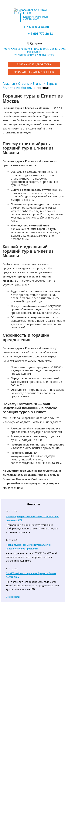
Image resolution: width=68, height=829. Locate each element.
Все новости (13, 596)
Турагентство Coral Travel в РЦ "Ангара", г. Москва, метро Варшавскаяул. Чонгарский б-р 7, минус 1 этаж (34, 51)
